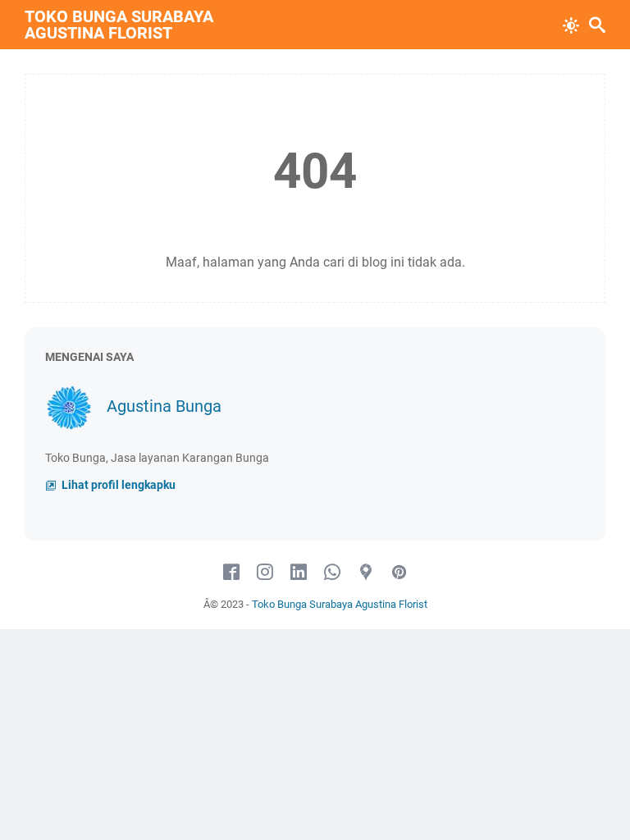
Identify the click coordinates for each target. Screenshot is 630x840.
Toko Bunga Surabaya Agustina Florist (119, 25)
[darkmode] (571, 24)
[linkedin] (298, 572)
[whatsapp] (332, 572)
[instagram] (265, 572)
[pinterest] (399, 572)
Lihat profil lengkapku (117, 485)
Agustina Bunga (164, 406)
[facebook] (231, 572)
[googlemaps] (366, 572)
